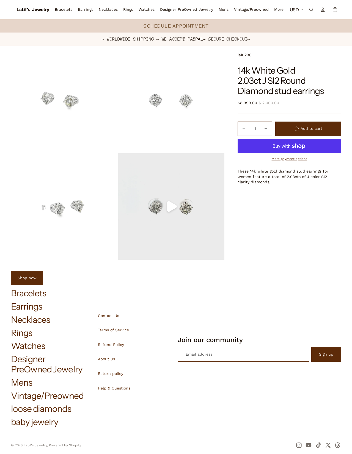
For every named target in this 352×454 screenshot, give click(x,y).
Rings (21, 332)
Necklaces (30, 319)
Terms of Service (113, 330)
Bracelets (28, 293)
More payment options (289, 159)
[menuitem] (278, 9)
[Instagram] (299, 445)
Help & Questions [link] (114, 388)
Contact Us (108, 315)
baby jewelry (34, 422)
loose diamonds (41, 408)
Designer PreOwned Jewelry (46, 364)
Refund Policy (111, 344)
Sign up (326, 354)
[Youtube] (308, 445)
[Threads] (337, 445)
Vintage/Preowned (47, 395)
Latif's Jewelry (35, 445)
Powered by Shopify (65, 445)
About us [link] (106, 359)
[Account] (323, 10)
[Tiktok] (318, 445)
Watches (28, 345)
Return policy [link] (110, 373)
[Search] (311, 10)
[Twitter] (328, 445)
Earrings (26, 306)
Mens (21, 382)
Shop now (27, 278)
